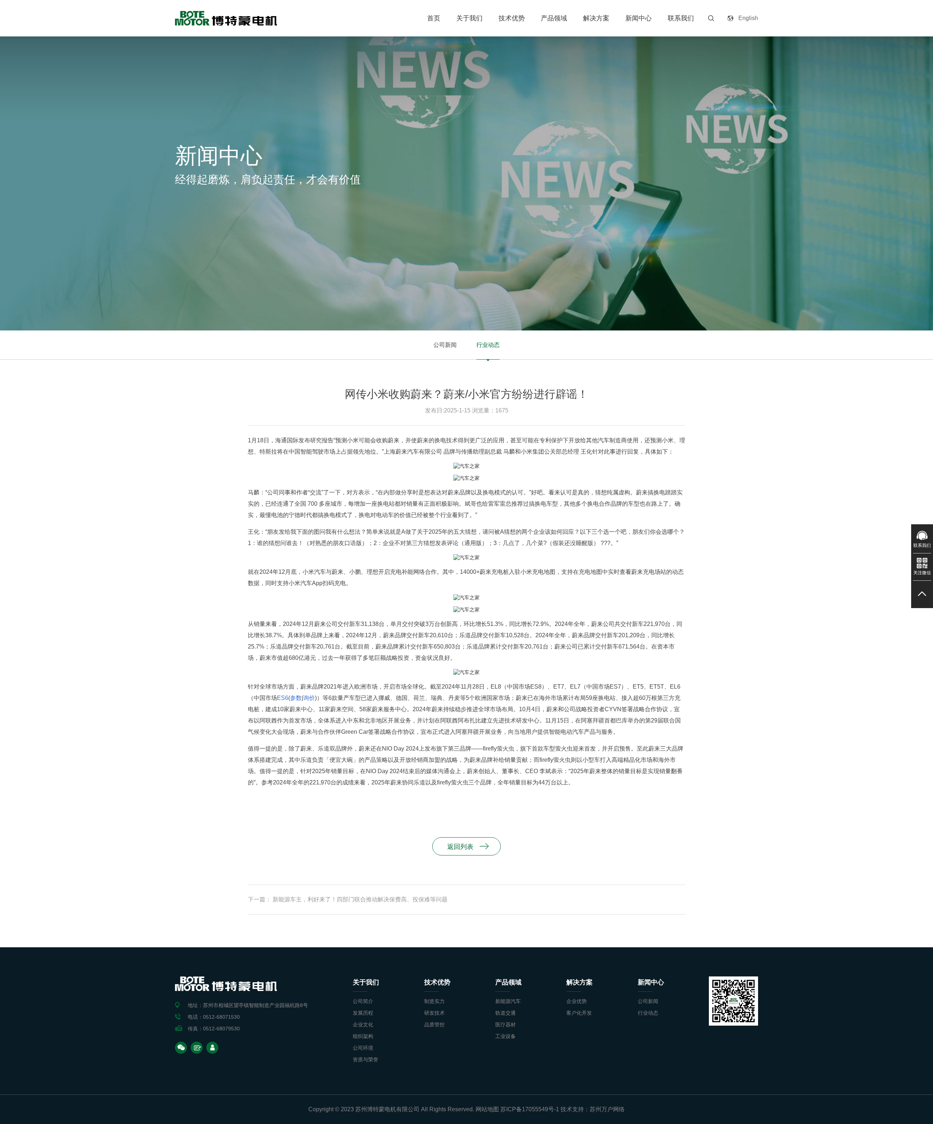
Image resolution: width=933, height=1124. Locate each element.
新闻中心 (638, 18)
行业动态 (488, 345)
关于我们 (469, 18)
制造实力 (434, 1001)
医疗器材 (505, 1024)
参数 (296, 698)
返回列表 (460, 846)
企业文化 (363, 1024)
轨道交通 (505, 1013)
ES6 (282, 698)
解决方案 (596, 18)
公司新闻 (445, 345)
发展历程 (363, 1013)
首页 (433, 18)
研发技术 (434, 1013)
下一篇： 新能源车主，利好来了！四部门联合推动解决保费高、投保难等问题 (348, 899)
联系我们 (681, 18)
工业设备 (505, 1036)
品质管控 (434, 1024)
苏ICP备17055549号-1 (529, 1109)
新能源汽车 (508, 1001)
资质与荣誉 (365, 1059)
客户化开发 (579, 1013)
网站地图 (487, 1109)
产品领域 (554, 18)
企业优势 (576, 1001)
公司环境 (363, 1048)
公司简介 (363, 1001)
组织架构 (363, 1036)
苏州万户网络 (607, 1109)
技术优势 (512, 18)
